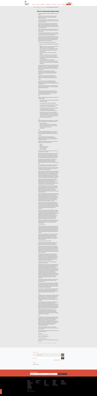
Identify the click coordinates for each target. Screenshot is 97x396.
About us (28, 381)
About (34, 4)
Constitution (29, 383)
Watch (45, 382)
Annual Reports (29, 387)
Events (37, 4)
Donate (59, 4)
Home (34, 7)
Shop (64, 4)
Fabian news (37, 382)
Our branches (29, 386)
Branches (42, 4)
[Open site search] (71, 4)
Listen (45, 383)
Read (45, 7)
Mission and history (30, 382)
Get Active (54, 4)
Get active (54, 381)
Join (68, 4)
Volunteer (54, 382)
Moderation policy (63, 383)
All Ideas (42, 7)
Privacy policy (63, 382)
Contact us (62, 381)
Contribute (54, 383)
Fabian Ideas (48, 4)
